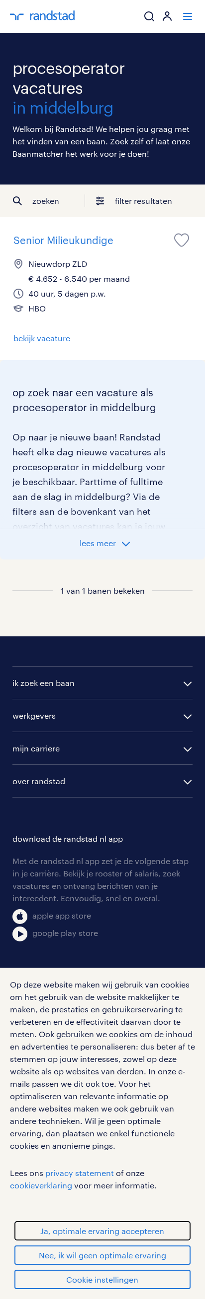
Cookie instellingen (102, 1279)
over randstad (38, 781)
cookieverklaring (41, 1185)
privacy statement (79, 1172)
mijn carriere (36, 748)
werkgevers (34, 715)
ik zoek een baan (43, 682)
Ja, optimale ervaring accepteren (102, 1231)
